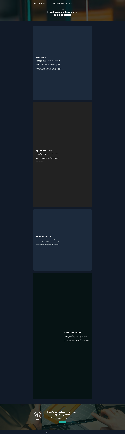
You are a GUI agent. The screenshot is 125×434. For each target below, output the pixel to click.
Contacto (70, 3)
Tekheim (41, 3)
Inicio (54, 3)
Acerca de (58, 3)
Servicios (62, 3)
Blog (66, 3)
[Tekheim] (34, 3)
